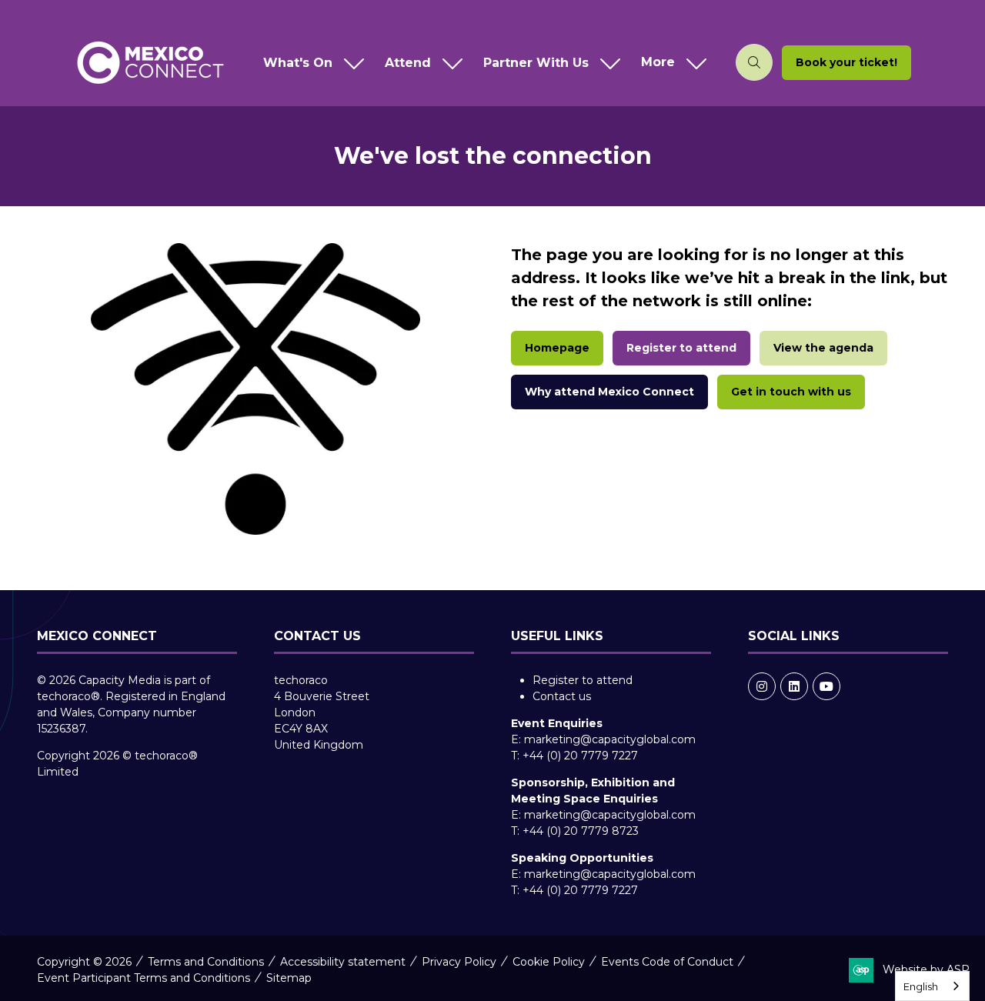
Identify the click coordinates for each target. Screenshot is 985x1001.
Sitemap (289, 978)
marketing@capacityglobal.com (610, 739)
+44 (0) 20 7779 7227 (580, 755)
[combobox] (932, 986)
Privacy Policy (459, 962)
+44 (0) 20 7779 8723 (581, 831)
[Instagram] (762, 686)
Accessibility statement (343, 962)
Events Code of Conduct (667, 962)
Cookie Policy (549, 962)
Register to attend (583, 680)
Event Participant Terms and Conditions (143, 978)
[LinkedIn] (794, 686)
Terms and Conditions (206, 962)
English (920, 986)
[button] (670, 62)
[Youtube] (826, 686)
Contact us (562, 696)
